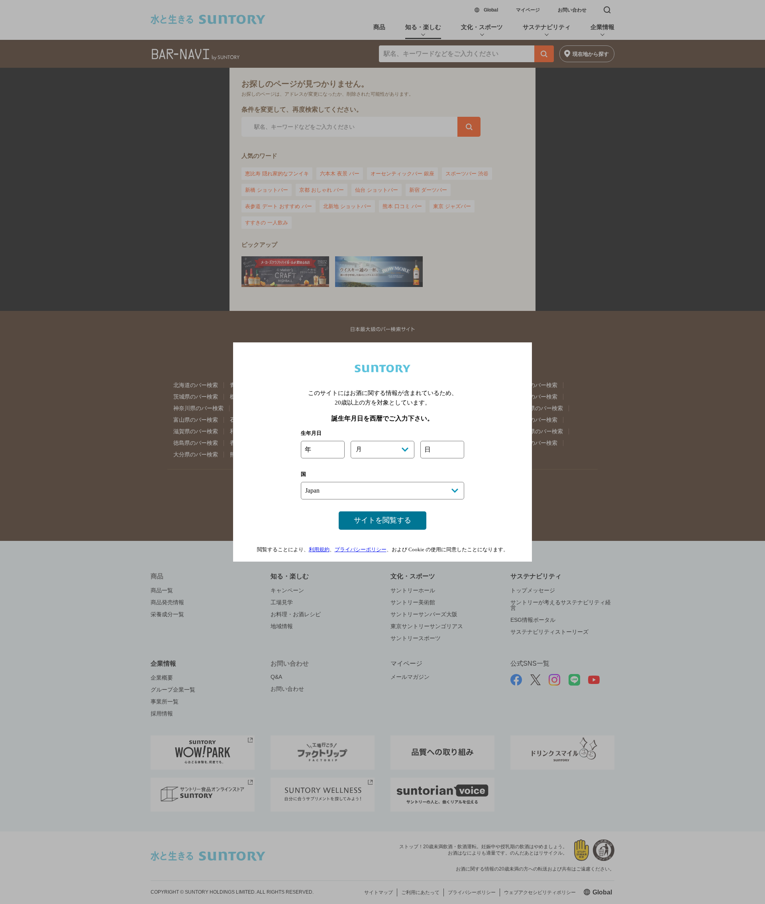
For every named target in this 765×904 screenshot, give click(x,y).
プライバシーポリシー (360, 549)
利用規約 (319, 549)
